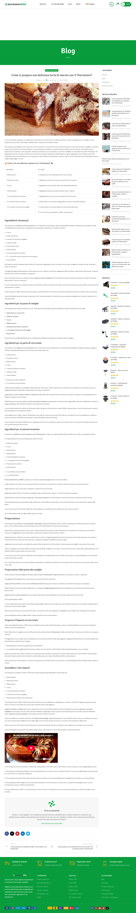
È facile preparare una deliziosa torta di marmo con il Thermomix (121, 148)
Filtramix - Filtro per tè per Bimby (119, 371)
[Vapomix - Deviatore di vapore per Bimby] (105, 310)
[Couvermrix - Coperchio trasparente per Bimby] (105, 348)
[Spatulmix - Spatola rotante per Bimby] (105, 335)
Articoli (104, 75)
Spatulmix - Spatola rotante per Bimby (120, 333)
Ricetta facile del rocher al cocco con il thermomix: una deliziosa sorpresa (121, 264)
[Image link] (21, 908)
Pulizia (39, 897)
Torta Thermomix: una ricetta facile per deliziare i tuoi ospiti (121, 182)
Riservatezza (105, 890)
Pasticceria (105, 82)
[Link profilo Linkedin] (23, 833)
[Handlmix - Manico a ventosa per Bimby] (105, 322)
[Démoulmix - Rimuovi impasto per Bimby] (105, 297)
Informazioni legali (107, 894)
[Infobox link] (19, 863)
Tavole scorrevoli (42, 890)
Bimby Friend (73, 890)
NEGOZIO (72, 875)
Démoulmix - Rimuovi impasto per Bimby (120, 294)
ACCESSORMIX (106, 875)
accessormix (52, 80)
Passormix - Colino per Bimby (120, 282)
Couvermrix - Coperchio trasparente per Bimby (118, 346)
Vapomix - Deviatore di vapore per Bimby (120, 307)
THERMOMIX (41, 875)
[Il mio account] (111, 4)
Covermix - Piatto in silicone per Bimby (120, 397)
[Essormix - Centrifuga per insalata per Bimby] (105, 387)
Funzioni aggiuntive (43, 879)
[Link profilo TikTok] (107, 908)
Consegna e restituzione (109, 897)
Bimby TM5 (73, 879)
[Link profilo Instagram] (96, 908)
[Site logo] (15, 4)
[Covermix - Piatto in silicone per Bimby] (105, 400)
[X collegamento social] (12, 833)
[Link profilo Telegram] (28, 833)
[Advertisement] (68, 24)
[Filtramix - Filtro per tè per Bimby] (105, 374)
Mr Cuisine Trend (75, 897)
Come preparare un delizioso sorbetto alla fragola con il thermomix (121, 113)
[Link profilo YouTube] (99, 908)
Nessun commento (125, 106)
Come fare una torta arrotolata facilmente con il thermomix (121, 219)
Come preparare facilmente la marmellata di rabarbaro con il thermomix (121, 101)
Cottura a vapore (42, 886)
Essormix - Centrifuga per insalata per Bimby (119, 384)
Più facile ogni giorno (44, 883)
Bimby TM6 (73, 883)
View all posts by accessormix (51, 823)
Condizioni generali (107, 886)
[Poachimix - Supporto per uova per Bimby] (105, 361)
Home (68, 57)
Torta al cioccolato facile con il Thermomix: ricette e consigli (121, 194)
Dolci (103, 78)
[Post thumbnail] (106, 102)
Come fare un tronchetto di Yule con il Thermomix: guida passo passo (121, 206)
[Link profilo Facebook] (7, 833)
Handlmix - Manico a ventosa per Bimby (120, 320)
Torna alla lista (52, 846)
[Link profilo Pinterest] (17, 833)
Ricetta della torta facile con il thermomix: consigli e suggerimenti (121, 252)
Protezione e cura (43, 894)
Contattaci (104, 883)
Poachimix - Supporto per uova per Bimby (121, 358)
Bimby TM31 (73, 886)
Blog (102, 879)
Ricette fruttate (107, 86)
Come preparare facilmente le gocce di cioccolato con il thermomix (121, 136)
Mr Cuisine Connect (75, 894)
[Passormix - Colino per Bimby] (105, 285)
